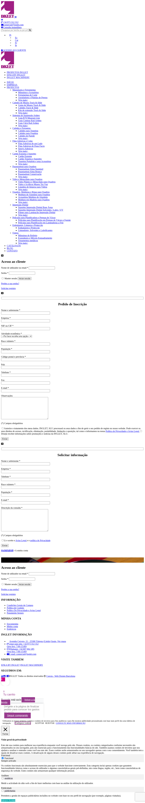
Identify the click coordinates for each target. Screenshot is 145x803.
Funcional (9, 758)
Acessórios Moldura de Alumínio (33, 197)
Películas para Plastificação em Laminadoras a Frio (40, 222)
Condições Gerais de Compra (20, 605)
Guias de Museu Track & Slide (32, 105)
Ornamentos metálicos (28, 240)
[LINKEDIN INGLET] (4, 676)
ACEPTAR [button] (39, 723)
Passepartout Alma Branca (30, 171)
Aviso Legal (21, 540)
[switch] (3, 778)
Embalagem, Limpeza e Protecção (27, 225)
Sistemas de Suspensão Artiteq (26, 115)
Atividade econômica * (11, 333)
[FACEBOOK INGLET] (8, 676)
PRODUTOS (13, 87)
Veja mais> (23, 100)
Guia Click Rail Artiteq (28, 123)
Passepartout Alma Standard (30, 169)
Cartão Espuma (25, 156)
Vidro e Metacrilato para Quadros (27, 179)
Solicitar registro (8, 288)
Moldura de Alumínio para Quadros (34, 194)
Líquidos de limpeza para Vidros (32, 187)
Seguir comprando (17, 715)
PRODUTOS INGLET (17, 72)
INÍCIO (10, 82)
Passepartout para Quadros (24, 166)
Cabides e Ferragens (21, 128)
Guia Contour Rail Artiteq (29, 120)
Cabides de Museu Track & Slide (27, 102)
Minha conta (12, 626)
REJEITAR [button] (49, 723)
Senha (4, 273)
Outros (15, 233)
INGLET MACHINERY (18, 77)
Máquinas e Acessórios (28, 92)
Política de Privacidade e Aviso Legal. (122, 431)
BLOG (10, 248)
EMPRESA (12, 85)
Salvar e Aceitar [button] (8, 800)
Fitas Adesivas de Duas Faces (31, 146)
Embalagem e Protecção (29, 228)
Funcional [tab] (5, 755)
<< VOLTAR (7, 550)
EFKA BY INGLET (16, 75)
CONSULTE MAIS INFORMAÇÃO (70, 723)
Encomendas (12, 624)
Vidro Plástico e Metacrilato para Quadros (37, 182)
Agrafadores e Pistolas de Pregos (32, 97)
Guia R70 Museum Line (29, 118)
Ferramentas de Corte (27, 95)
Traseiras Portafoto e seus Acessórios (34, 161)
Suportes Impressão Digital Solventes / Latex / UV (40, 210)
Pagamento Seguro (15, 613)
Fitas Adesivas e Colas (22, 141)
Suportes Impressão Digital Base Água (35, 207)
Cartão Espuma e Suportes (24, 154)
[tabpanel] (72, 768)
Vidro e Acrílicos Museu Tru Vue (33, 184)
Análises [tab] (5, 775)
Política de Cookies (15, 608)
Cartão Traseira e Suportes (30, 159)
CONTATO (12, 251)
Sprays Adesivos (25, 148)
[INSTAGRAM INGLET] (6, 676)
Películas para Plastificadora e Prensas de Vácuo (34, 217)
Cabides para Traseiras (28, 131)
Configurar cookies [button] (22, 723)
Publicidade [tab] (6, 788)
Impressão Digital (20, 205)
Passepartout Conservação (29, 174)
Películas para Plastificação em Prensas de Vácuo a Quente (44, 220)
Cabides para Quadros (28, 133)
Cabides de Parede (26, 136)
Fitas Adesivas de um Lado (30, 143)
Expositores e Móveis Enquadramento (35, 238)
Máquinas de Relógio (27, 235)
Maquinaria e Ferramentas (24, 90)
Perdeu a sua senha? (10, 283)
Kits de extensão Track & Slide (32, 110)
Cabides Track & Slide (28, 108)
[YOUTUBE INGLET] (2, 676)
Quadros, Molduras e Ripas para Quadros (31, 192)
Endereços (11, 629)
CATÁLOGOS (14, 245)
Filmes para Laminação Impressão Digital (36, 212)
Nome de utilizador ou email (14, 268)
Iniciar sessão (24, 279)
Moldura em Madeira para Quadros (34, 199)
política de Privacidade (40, 540)
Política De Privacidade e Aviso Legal (24, 610)
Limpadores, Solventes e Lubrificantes (35, 230)
